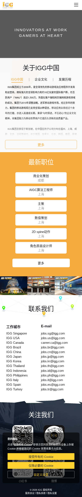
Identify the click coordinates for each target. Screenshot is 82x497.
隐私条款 (41, 493)
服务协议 (29, 493)
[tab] (17, 80)
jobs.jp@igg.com (52, 356)
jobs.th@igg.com (52, 366)
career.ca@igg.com (54, 342)
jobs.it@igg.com (52, 380)
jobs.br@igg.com (52, 347)
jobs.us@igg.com (53, 338)
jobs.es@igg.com (53, 384)
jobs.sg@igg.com (53, 333)
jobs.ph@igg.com (53, 375)
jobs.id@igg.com (52, 370)
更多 (41, 145)
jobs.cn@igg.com (53, 352)
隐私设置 (52, 493)
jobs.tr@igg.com (52, 389)
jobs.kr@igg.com (52, 361)
